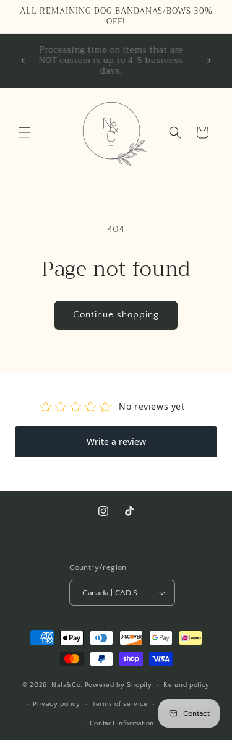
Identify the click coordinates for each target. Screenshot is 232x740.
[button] (24, 132)
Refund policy (186, 685)
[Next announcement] (209, 60)
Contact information (122, 723)
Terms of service (120, 704)
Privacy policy (56, 704)
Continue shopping (116, 314)
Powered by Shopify (118, 685)
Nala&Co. (67, 685)
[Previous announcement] (23, 60)
